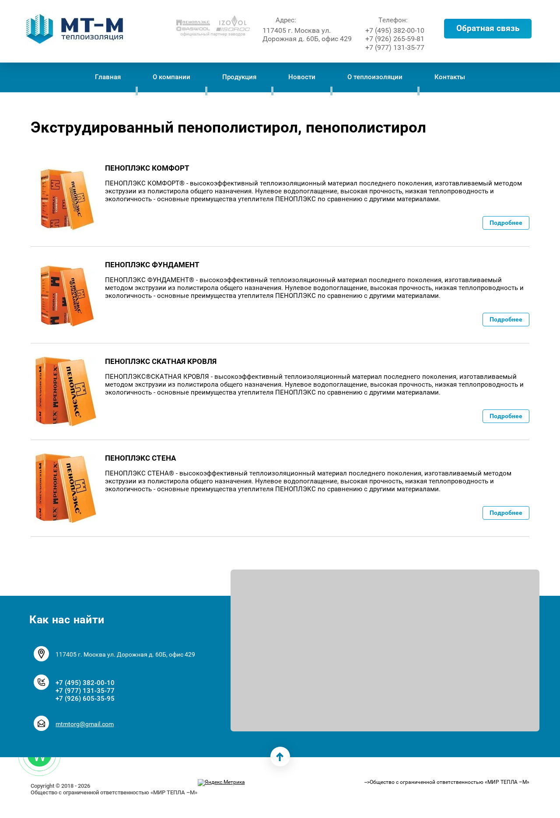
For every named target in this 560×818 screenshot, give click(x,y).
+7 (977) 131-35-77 (394, 47)
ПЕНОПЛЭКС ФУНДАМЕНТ (152, 264)
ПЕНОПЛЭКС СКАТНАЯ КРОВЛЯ (161, 361)
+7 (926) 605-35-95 (85, 699)
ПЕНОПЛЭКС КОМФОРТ (147, 168)
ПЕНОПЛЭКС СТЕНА (140, 458)
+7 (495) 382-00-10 (394, 30)
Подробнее (506, 222)
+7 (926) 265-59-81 (394, 39)
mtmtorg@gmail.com (85, 723)
